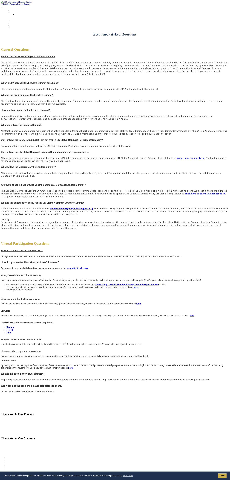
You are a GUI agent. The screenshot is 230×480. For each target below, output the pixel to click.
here (135, 287)
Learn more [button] (128, 476)
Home (13, 10)
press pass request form (191, 158)
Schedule (15, 21)
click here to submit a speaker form (205, 193)
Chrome (10, 327)
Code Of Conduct (21, 19)
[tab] (115, 56)
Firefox (9, 330)
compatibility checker (77, 268)
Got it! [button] (222, 476)
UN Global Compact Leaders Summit (15, 4)
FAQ (12, 25)
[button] (115, 56)
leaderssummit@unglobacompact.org (71, 208)
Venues (17, 17)
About (13, 13)
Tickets (14, 28)
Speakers (15, 23)
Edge (8, 332)
